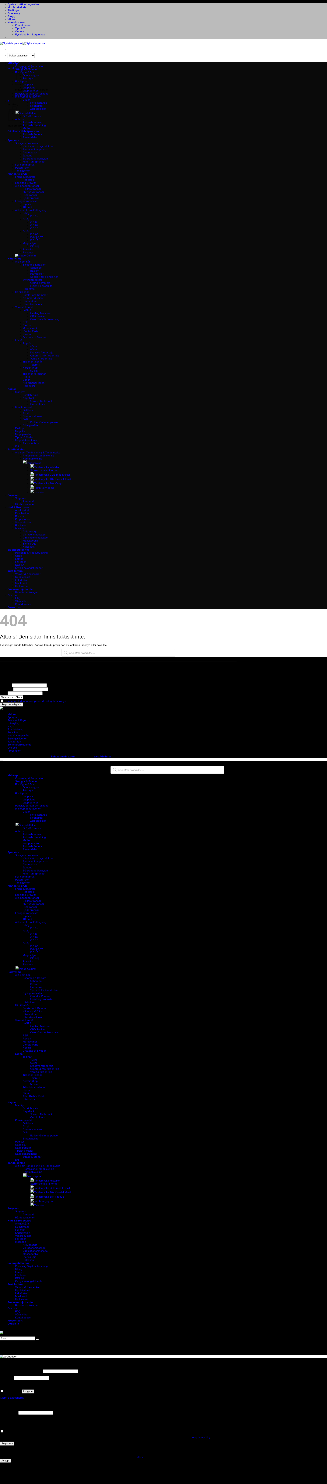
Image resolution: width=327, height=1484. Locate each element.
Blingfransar (30, 194)
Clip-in (26, 379)
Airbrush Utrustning (34, 125)
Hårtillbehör (22, 291)
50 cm (34, 370)
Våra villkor (21, 601)
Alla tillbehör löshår (34, 382)
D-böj (26, 231)
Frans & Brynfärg (25, 176)
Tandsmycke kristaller (47, 467)
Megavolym (30, 243)
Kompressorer (31, 131)
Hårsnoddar (30, 300)
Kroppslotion (22, 519)
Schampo (36, 267)
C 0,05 (34, 222)
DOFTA (19, 564)
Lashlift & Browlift (25, 182)
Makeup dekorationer (28, 96)
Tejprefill (35, 364)
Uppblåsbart (22, 576)
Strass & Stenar (32, 443)
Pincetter (28, 252)
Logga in (28, 1391)
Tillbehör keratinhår (34, 373)
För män (20, 516)
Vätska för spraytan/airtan (38, 146)
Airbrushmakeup (32, 122)
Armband (28, 501)
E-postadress (9, 1412)
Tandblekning (16, 449)
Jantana (27, 155)
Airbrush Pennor (32, 134)
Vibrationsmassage (34, 534)
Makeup (13, 63)
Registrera (7, 1443)
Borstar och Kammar (35, 294)
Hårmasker (37, 273)
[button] (8, 101)
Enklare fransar (32, 188)
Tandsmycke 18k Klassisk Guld (52, 479)
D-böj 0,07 (36, 237)
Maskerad (21, 583)
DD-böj (34, 246)
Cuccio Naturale (32, 416)
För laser (20, 525)
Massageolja (30, 540)
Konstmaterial (23, 407)
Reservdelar (30, 137)
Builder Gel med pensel (44, 422)
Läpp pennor (30, 90)
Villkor (12, 19)
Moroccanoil (30, 328)
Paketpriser (22, 167)
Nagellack (28, 397)
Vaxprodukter (23, 522)
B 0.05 (34, 216)
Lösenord (6, 1377)
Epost (3, 693)
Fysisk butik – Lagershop (24, 4)
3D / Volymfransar (33, 191)
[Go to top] (1, 760)
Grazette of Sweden (35, 337)
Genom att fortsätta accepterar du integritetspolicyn (35, 701)
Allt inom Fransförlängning (31, 210)
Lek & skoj (21, 579)
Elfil (17, 446)
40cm (33, 346)
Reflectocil (29, 179)
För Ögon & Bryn (25, 784)
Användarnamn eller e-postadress (21, 1371)
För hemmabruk (24, 164)
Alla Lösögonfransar (27, 185)
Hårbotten (29, 288)
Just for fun (15, 570)
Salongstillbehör (18, 549)
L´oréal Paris (30, 331)
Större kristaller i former (44, 470)
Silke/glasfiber (31, 425)
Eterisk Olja (29, 543)
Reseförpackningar (26, 592)
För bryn (28, 790)
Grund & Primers (40, 282)
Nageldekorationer (26, 440)
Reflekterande (38, 102)
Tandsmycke (33, 462)
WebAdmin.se (102, 756)
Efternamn (6, 689)
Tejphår (27, 343)
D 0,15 (34, 240)
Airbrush (20, 831)
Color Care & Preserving (44, 319)
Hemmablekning (32, 458)
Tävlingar (14, 10)
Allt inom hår (22, 261)
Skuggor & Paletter (26, 69)
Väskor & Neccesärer (27, 573)
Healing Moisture (40, 313)
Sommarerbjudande (20, 589)
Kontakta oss (16, 22)
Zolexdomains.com (63, 756)
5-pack (27, 204)
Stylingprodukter (32, 279)
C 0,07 (34, 225)
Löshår (19, 340)
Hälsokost (28, 546)
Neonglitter (36, 105)
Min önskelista (17, 7)
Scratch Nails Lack (41, 400)
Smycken (13, 495)
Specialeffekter (28, 113)
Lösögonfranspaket (26, 200)
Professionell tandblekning (38, 455)
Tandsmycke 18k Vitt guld (49, 483)
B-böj (26, 213)
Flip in (26, 376)
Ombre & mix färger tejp (44, 355)
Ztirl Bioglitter (38, 108)
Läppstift (28, 796)
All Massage (30, 531)
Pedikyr (19, 428)
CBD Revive (37, 316)
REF (25, 322)
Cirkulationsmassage (35, 537)
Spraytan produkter (26, 143)
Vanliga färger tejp (41, 358)
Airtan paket (30, 152)
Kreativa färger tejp (41, 352)
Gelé (25, 419)
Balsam (34, 270)
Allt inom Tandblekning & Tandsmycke (37, 452)
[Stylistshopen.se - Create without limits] (22, 43)
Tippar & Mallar (24, 437)
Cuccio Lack (37, 404)
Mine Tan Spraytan (34, 161)
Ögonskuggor (31, 75)
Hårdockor (29, 385)
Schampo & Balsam (34, 264)
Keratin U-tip (30, 367)
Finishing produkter (41, 285)
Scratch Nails (30, 394)
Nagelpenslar (23, 434)
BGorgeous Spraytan (35, 158)
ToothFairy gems (44, 487)
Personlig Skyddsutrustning (31, 552)
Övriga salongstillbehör (29, 567)
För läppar (21, 793)
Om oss (19, 31)
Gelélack (28, 410)
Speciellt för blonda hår (44, 276)
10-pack (27, 207)
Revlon (27, 325)
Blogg (11, 16)
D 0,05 (34, 234)
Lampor (19, 558)
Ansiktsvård (22, 510)
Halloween (21, 586)
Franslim (28, 249)
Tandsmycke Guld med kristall (52, 474)
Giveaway (14, 13)
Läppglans (29, 87)
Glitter (26, 99)
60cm (33, 349)
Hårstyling (14, 258)
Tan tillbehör (22, 170)
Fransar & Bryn (17, 173)
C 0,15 (34, 228)
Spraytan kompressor (35, 149)
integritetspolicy (201, 1437)
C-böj (26, 219)
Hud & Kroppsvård (19, 507)
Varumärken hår (24, 307)
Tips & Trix (21, 28)
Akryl (26, 413)
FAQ (17, 598)
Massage (20, 528)
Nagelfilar (20, 431)
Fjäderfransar (31, 197)
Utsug (18, 555)
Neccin (27, 334)
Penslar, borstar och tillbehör (32, 93)
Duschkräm (22, 513)
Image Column (28, 968)
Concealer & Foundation (29, 66)
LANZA (27, 310)
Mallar (26, 128)
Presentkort (15, 607)
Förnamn (5, 685)
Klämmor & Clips (33, 297)
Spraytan (13, 140)
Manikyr (20, 391)
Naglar (12, 388)
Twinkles (39, 492)
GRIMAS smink (32, 116)
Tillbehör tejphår (32, 361)
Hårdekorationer (32, 304)
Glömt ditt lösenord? (12, 1397)
